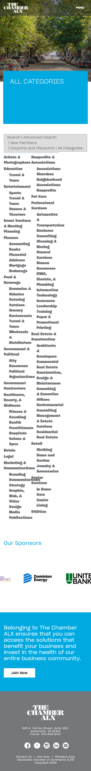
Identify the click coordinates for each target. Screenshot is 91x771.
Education (13, 168)
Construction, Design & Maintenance (49, 378)
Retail (36, 443)
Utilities (38, 511)
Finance (11, 237)
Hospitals (18, 433)
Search (13, 137)
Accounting (19, 244)
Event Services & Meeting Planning (17, 226)
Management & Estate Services (48, 421)
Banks (15, 249)
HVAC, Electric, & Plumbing (46, 279)
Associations (49, 168)
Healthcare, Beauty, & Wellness (14, 400)
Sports (15, 193)
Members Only (65, 756)
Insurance (46, 300)
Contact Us (24, 756)
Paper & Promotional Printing (48, 322)
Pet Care (39, 196)
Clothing (44, 449)
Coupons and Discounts (32, 148)
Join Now (19, 673)
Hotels (9, 450)
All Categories (70, 148)
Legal (9, 456)
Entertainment (17, 186)
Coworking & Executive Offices (47, 394)
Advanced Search (40, 137)
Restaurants (20, 315)
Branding (17, 474)
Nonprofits (46, 190)
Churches (45, 174)
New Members (23, 142)
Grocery (16, 310)
